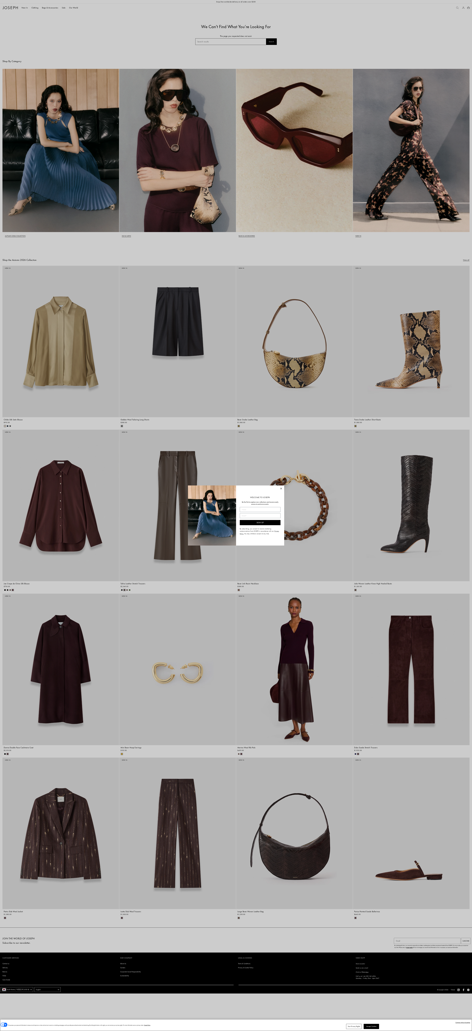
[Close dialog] (281, 488)
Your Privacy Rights (354, 1026)
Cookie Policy (147, 1025)
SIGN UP (260, 522)
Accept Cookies (371, 1026)
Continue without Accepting (462, 1022)
